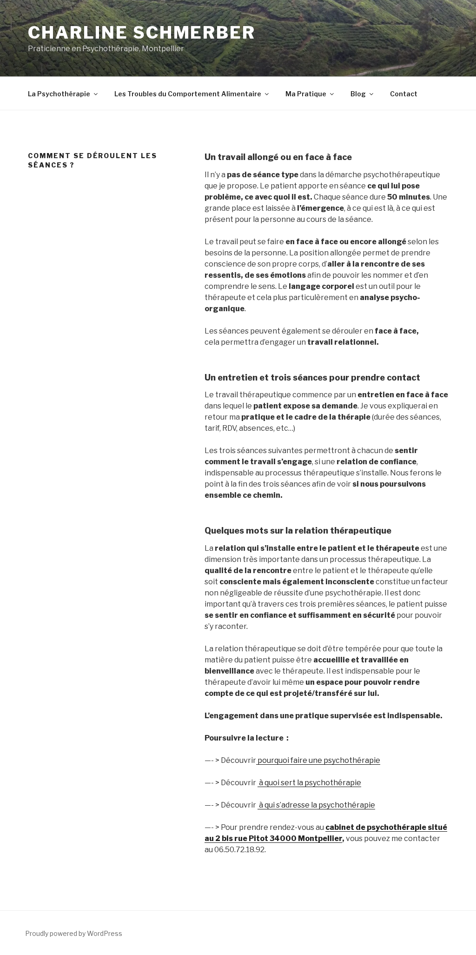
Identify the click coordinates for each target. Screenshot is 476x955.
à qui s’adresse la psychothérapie (316, 805)
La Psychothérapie (59, 94)
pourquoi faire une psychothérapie (318, 760)
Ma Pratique (305, 94)
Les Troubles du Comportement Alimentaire (187, 94)
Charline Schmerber (142, 32)
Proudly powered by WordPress (73, 933)
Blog (358, 94)
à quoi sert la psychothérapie (309, 782)
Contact (403, 94)
